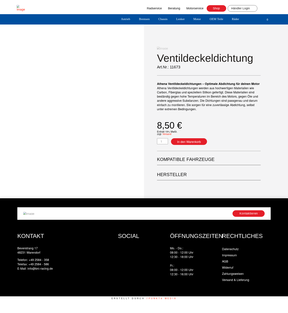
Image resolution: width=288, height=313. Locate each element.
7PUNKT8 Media (161, 298)
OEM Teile (216, 19)
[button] (249, 19)
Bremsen (144, 19)
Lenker (180, 19)
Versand (166, 134)
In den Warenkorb (189, 141)
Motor (197, 19)
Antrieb (125, 19)
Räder (235, 19)
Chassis (163, 19)
